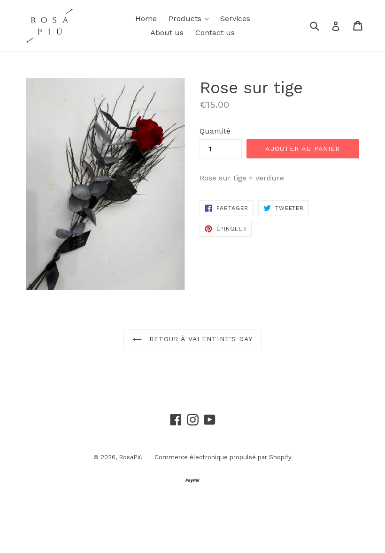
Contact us (215, 32)
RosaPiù (131, 457)
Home (146, 18)
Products (191, 18)
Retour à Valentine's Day (199, 339)
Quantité (215, 131)
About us (167, 32)
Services (235, 18)
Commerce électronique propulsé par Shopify (223, 457)
